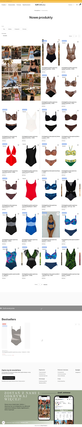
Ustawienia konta (42, 373)
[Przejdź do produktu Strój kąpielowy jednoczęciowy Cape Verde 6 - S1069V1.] (70, 259)
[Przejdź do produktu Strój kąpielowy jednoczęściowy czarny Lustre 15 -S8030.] (31, 156)
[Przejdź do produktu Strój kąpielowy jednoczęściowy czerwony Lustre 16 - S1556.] (11, 156)
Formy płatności (61, 372)
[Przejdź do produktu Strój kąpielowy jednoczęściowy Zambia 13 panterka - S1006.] (51, 52)
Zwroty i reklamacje (61, 375)
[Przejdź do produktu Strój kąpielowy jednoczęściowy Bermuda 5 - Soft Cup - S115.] (70, 190)
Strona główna (37, 10)
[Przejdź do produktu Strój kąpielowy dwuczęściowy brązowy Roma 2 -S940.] (11, 190)
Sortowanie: (4, 33)
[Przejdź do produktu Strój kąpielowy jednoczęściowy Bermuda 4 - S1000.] (11, 224)
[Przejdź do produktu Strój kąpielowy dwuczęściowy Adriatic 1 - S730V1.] (51, 190)
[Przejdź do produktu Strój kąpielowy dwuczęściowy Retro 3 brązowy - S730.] (70, 121)
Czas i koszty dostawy (62, 373)
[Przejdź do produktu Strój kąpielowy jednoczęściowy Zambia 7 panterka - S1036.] (70, 52)
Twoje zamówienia (42, 372)
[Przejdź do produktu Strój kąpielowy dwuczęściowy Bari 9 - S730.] (70, 224)
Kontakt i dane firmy (61, 381)
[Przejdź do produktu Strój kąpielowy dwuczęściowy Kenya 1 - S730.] (51, 156)
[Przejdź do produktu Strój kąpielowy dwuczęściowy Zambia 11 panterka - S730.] (70, 87)
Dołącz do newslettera (9, 377)
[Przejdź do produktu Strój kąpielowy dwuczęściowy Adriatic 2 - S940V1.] (51, 224)
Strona (70, 36)
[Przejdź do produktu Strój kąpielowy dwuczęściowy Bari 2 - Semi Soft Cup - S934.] (51, 259)
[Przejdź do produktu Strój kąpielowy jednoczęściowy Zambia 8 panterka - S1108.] (51, 87)
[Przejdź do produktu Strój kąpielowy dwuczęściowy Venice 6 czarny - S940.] (51, 121)
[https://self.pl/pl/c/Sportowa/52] (21, 73)
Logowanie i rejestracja (43, 375)
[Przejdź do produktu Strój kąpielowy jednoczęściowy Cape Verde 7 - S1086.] (31, 259)
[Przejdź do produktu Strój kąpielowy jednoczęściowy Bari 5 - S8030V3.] (11, 259)
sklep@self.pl (77, 372)
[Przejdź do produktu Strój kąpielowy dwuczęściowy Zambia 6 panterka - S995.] (11, 121)
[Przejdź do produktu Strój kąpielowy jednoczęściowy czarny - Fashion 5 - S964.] (16, 336)
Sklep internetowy (41, 425)
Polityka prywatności (43, 381)
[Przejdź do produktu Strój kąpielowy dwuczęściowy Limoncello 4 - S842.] (70, 156)
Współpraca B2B (42, 382)
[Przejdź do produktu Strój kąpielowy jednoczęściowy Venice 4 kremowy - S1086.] (31, 121)
